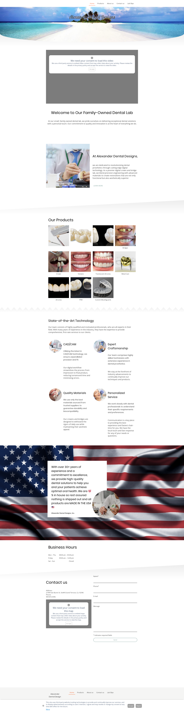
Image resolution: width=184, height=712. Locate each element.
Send (115, 640)
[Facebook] (89, 26)
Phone (96, 586)
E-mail (95, 596)
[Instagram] (95, 26)
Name (96, 576)
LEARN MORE (98, 186)
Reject (139, 706)
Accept (92, 69)
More (48, 709)
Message (96, 606)
